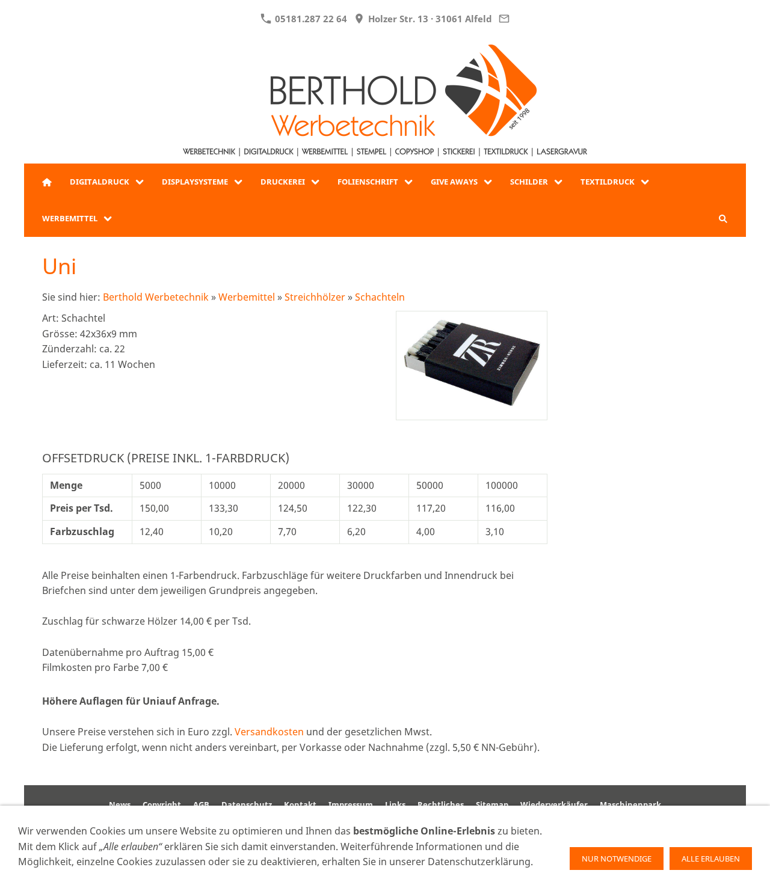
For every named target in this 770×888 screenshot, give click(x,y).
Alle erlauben (711, 858)
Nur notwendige (616, 858)
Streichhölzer (315, 297)
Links (395, 804)
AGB (201, 804)
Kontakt (300, 804)
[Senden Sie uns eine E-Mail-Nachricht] (504, 19)
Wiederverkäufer (554, 804)
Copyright (162, 804)
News (120, 804)
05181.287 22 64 (310, 19)
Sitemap (492, 804)
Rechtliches (440, 804)
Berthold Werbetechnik (156, 297)
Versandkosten (269, 731)
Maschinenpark (630, 804)
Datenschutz (246, 804)
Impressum (350, 804)
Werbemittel (246, 297)
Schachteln (380, 297)
